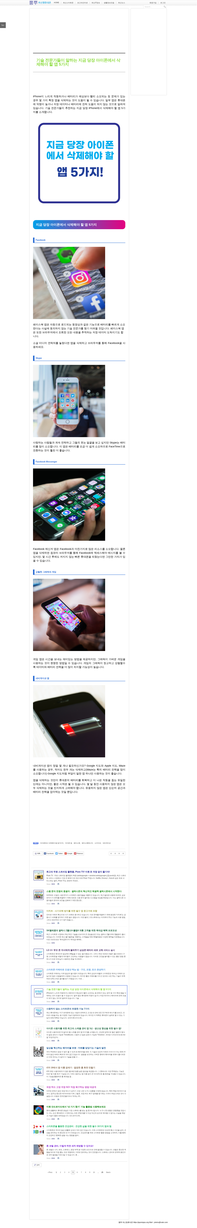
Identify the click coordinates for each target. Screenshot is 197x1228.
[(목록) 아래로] (123, 853)
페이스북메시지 (87, 843)
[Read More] (79, 878)
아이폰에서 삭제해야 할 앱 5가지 (51, 843)
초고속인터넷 (82, 3)
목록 (38, 853)
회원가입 (153, 3)
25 (102, 1172)
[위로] (119, 853)
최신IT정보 (96, 3)
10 (94, 1172)
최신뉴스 (121, 3)
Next (108, 1172)
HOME (56, 3)
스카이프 (98, 843)
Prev (50, 1172)
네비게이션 (107, 843)
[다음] (115, 853)
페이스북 (77, 843)
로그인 (163, 3)
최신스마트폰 (68, 3)
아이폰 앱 (68, 843)
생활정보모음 (109, 3)
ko (3, 25)
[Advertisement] (79, 30)
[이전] (111, 853)
